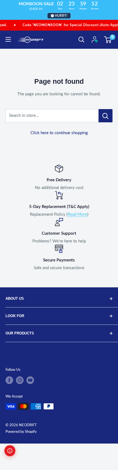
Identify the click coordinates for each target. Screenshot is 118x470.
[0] (108, 39)
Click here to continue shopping (59, 133)
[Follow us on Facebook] (9, 380)
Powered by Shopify (21, 432)
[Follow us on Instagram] (20, 380)
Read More (77, 214)
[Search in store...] (106, 115)
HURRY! (61, 15)
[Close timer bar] (112, 4)
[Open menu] (8, 39)
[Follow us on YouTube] (30, 380)
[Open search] (81, 40)
